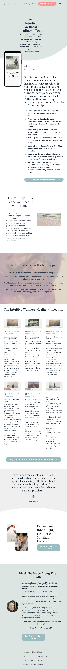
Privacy (41, 665)
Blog (28, 4)
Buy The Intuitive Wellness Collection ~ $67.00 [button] (33, 459)
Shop (23, 4)
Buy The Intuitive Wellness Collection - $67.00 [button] (44, 179)
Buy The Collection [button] (47, 3)
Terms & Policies (29, 665)
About (34, 4)
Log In (60, 4)
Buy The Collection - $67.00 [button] (48, 547)
